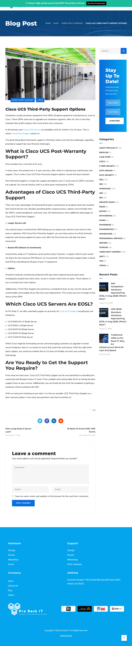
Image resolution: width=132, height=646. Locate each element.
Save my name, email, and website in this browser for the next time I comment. (52, 496)
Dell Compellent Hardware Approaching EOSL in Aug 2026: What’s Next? (112, 291)
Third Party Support (72, 23)
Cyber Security (107, 166)
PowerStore (105, 234)
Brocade (103, 152)
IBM (101, 197)
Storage (103, 247)
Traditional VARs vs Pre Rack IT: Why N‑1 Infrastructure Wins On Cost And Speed (112, 343)
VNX (101, 261)
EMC (101, 184)
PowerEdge (105, 225)
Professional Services (111, 238)
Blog (56, 23)
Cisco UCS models (68, 311)
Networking (105, 216)
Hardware (104, 188)
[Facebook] (46, 420)
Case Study (105, 157)
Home (48, 23)
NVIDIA (102, 220)
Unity (102, 256)
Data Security (106, 175)
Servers (103, 243)
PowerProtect (107, 229)
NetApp (102, 211)
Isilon (102, 207)
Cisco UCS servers (32, 129)
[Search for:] (113, 50)
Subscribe (114, 121)
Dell (101, 179)
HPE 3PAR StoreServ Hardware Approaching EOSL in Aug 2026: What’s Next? (112, 317)
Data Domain (106, 170)
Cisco (40, 100)
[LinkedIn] (53, 420)
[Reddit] (60, 420)
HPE (101, 193)
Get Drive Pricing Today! (96, 3)
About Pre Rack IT (108, 148)
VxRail (102, 265)
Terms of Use (66, 636)
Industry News (107, 202)
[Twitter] (40, 420)
